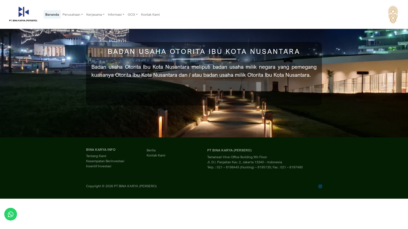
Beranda (52, 14)
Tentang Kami (96, 156)
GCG (131, 14)
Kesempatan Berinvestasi (105, 161)
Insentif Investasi (98, 166)
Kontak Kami (150, 14)
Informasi (115, 14)
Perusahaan (71, 14)
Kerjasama (94, 14)
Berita (151, 150)
